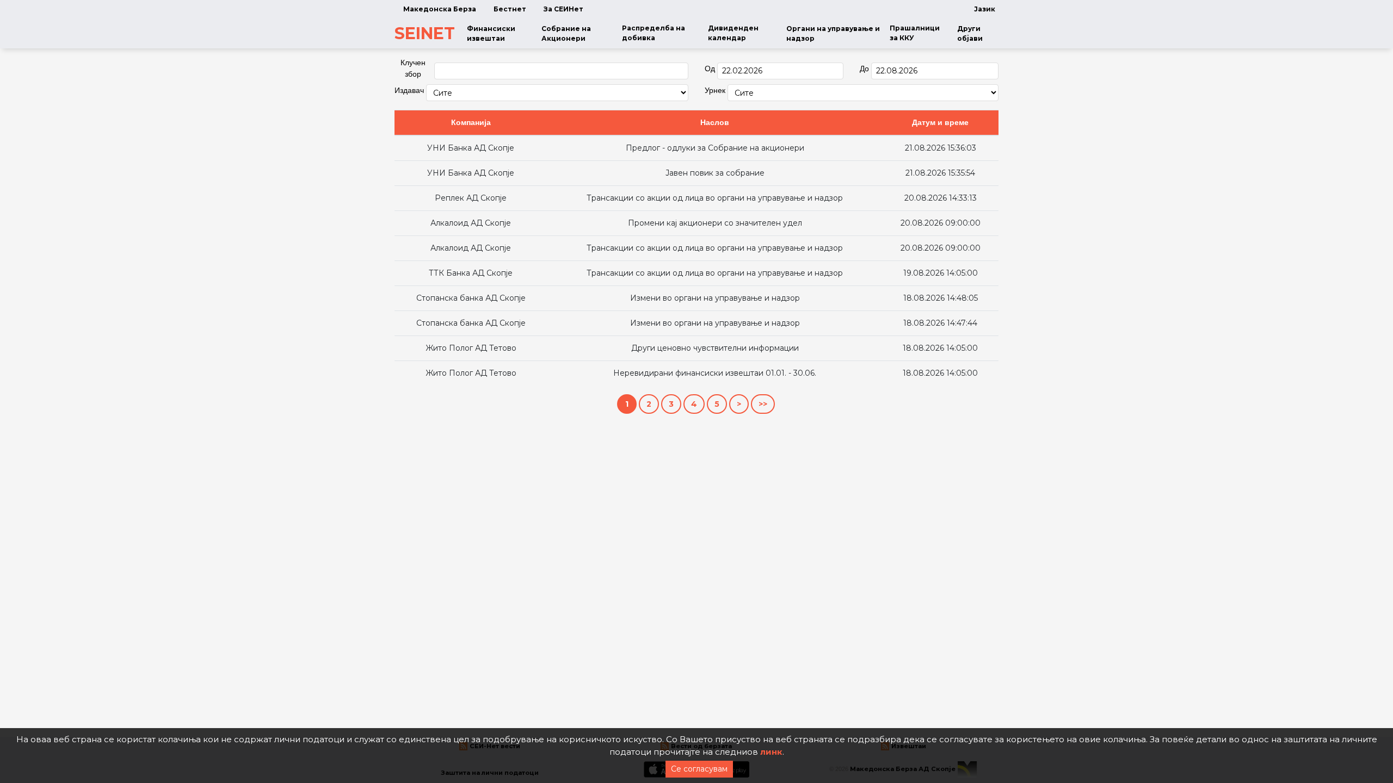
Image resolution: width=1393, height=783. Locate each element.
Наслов (714, 122)
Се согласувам (699, 769)
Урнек (715, 90)
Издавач (409, 90)
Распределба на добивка (653, 33)
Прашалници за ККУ (915, 33)
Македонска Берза (439, 9)
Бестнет (510, 9)
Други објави (970, 33)
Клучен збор (413, 68)
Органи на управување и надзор (833, 33)
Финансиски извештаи (491, 33)
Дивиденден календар (733, 33)
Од (710, 68)
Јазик (984, 9)
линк (771, 752)
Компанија (471, 122)
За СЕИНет (563, 9)
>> (763, 404)
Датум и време (940, 122)
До (864, 68)
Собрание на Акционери (566, 33)
